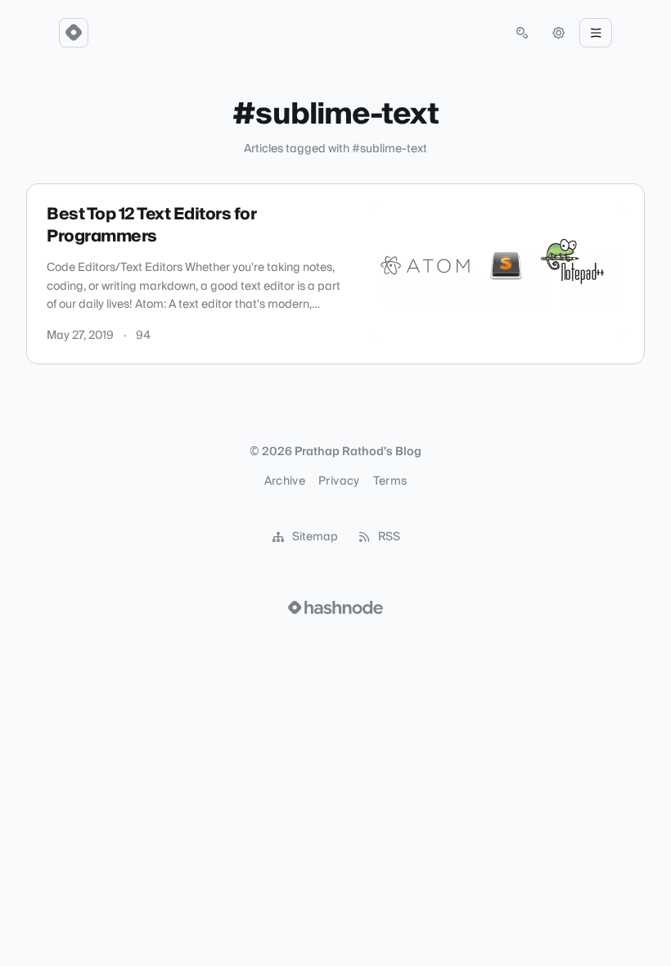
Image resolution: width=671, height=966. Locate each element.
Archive (284, 481)
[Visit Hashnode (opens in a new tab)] (335, 607)
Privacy (338, 481)
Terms (390, 481)
